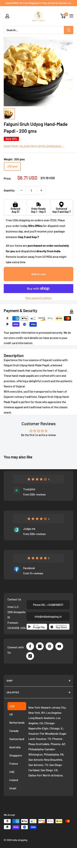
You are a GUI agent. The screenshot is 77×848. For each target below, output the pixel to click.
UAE (12, 771)
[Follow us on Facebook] (30, 646)
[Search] (68, 30)
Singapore (15, 755)
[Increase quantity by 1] (41, 190)
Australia (15, 747)
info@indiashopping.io (48, 616)
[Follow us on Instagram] (40, 646)
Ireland (13, 780)
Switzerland (16, 739)
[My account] (7, 16)
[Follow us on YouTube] (59, 646)
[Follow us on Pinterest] (49, 646)
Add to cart (38, 274)
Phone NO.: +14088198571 (48, 604)
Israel (12, 788)
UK (11, 714)
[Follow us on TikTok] (30, 656)
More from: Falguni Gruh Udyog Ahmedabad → (34, 146)
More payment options (38, 298)
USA (12, 706)
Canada (14, 730)
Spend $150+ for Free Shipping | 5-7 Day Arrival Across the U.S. (39, 2)
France (13, 763)
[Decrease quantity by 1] (21, 190)
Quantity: (9, 190)
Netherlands (16, 722)
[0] (63, 16)
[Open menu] (71, 15)
